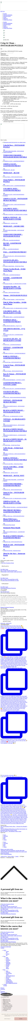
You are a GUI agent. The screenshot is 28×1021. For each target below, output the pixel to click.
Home (4, 834)
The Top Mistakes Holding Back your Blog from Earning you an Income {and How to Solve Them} (14, 829)
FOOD (7, 978)
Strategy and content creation (7, 849)
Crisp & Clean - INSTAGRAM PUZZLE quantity (11, 51)
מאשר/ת (20, 1018)
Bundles (5, 13)
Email (2, 613)
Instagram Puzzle (7, 16)
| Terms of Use (4, 856)
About (4, 950)
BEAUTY (8, 977)
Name (2, 612)
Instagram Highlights (7, 15)
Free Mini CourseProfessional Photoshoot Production (8, 587)
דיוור (1, 615)
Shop (4, 837)
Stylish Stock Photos (7, 19)
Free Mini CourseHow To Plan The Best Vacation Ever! (9, 570)
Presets (4, 17)
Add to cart (3, 53)
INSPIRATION (9, 982)
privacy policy (9, 623)
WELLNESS (9, 980)
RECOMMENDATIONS (11, 983)
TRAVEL (8, 972)
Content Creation (5, 985)
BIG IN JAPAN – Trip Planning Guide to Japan (11, 831)
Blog (4, 838)
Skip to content (4, 992)
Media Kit (5, 18)
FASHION (8, 979)
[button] (7, 994)
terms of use (3, 623)
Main (7, 957)
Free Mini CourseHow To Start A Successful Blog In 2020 (9, 578)
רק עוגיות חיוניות (7, 1018)
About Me (5, 836)
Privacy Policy (11, 856)
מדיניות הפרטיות (7, 1015)
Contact (5, 839)
